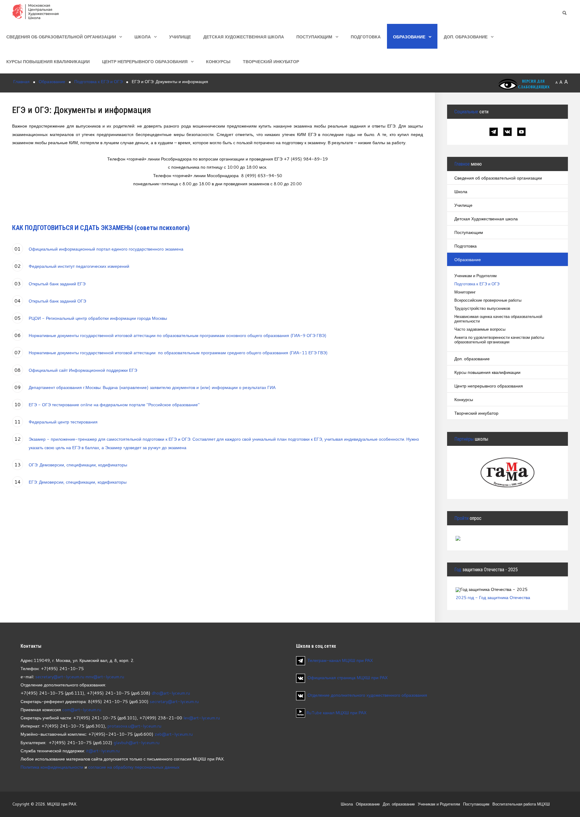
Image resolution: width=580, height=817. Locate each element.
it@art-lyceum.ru (103, 750)
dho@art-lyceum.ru (171, 693)
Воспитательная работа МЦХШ (521, 804)
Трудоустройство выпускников (482, 308)
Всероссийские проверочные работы (487, 300)
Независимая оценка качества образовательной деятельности (498, 318)
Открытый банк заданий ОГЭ (57, 301)
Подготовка (366, 37)
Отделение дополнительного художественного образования (367, 695)
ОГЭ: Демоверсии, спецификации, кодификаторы (78, 465)
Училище (180, 37)
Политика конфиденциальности (52, 767)
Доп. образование (466, 37)
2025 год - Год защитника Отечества (493, 597)
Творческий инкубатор (271, 61)
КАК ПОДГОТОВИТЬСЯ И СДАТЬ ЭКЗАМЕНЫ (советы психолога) (101, 228)
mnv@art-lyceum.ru (104, 676)
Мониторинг (465, 292)
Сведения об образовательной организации (61, 37)
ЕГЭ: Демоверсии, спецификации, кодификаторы (78, 482)
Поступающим (314, 37)
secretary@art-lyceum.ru (59, 676)
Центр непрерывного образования (145, 61)
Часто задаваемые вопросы (479, 329)
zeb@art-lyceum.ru (174, 734)
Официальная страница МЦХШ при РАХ (348, 677)
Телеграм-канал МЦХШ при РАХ (340, 660)
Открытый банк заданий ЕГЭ (57, 283)
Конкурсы (218, 61)
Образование (409, 37)
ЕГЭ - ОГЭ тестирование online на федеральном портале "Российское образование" (114, 404)
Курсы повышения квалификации (48, 61)
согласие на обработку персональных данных (133, 767)
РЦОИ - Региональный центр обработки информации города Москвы (98, 318)
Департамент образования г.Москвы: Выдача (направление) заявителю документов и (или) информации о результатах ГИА (152, 387)
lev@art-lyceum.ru (201, 718)
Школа (142, 37)
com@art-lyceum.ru (81, 709)
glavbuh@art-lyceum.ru (137, 742)
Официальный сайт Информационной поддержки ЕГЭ (83, 370)
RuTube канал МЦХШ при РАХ (335, 712)
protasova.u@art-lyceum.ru (134, 726)
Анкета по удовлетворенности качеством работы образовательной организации (499, 339)
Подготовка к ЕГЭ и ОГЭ (476, 284)
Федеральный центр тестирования (63, 422)
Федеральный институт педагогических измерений (79, 266)
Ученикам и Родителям (475, 276)
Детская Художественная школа (243, 37)
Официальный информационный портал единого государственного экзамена (106, 249)
